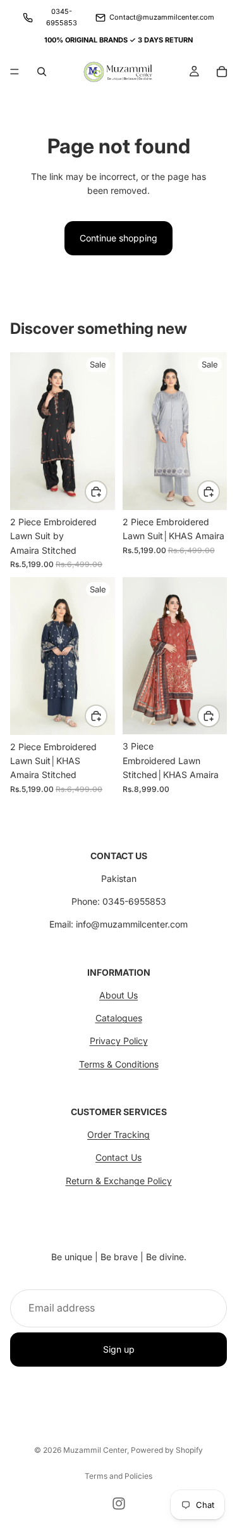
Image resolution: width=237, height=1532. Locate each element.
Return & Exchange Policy (119, 1180)
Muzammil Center (95, 1450)
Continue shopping (118, 238)
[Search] (42, 72)
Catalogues (118, 1017)
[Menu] (14, 71)
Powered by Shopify (167, 1450)
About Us (118, 995)
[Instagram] (118, 1503)
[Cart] (222, 72)
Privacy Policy (119, 1040)
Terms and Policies (118, 1476)
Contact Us (118, 1157)
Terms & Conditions (119, 1064)
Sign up (119, 1349)
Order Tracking (118, 1134)
